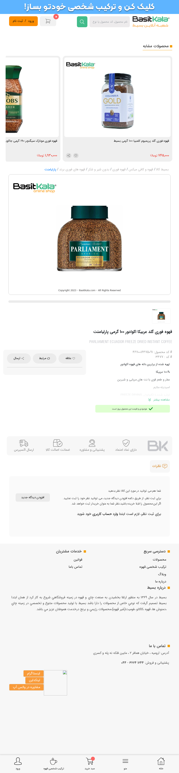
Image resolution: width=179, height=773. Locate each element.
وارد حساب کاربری (104, 514)
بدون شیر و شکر (98, 169)
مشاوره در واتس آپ (26, 687)
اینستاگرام (33, 673)
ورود (31, 21)
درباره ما (160, 581)
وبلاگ (162, 574)
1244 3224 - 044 (132, 662)
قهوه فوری (119, 169)
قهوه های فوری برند (72, 169)
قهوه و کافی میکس (141, 169)
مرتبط (43, 358)
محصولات (159, 559)
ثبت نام (18, 21)
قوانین (78, 559)
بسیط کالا (162, 169)
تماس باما (75, 567)
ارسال (17, 358)
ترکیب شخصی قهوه (152, 567)
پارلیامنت (50, 169)
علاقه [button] (68, 358)
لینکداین (34, 680)
